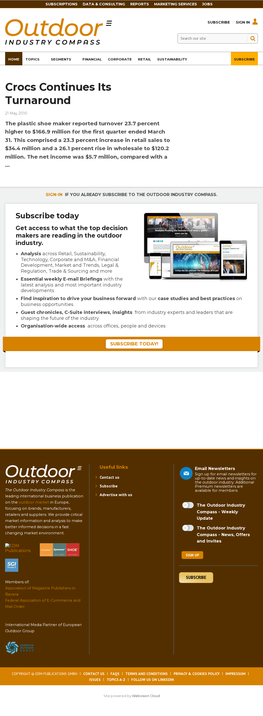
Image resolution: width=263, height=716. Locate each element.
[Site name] (43, 484)
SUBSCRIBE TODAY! (134, 344)
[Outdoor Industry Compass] (58, 43)
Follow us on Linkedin (152, 679)
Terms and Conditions (146, 673)
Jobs (207, 4)
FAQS (114, 673)
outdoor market (34, 502)
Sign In (243, 22)
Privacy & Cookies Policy (197, 673)
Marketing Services (175, 4)
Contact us (109, 477)
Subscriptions (61, 4)
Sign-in (54, 194)
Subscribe (219, 22)
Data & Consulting (104, 4)
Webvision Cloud (146, 696)
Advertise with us (116, 494)
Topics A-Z (116, 679)
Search (253, 38)
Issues (95, 679)
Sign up (192, 555)
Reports (139, 4)
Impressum (236, 673)
